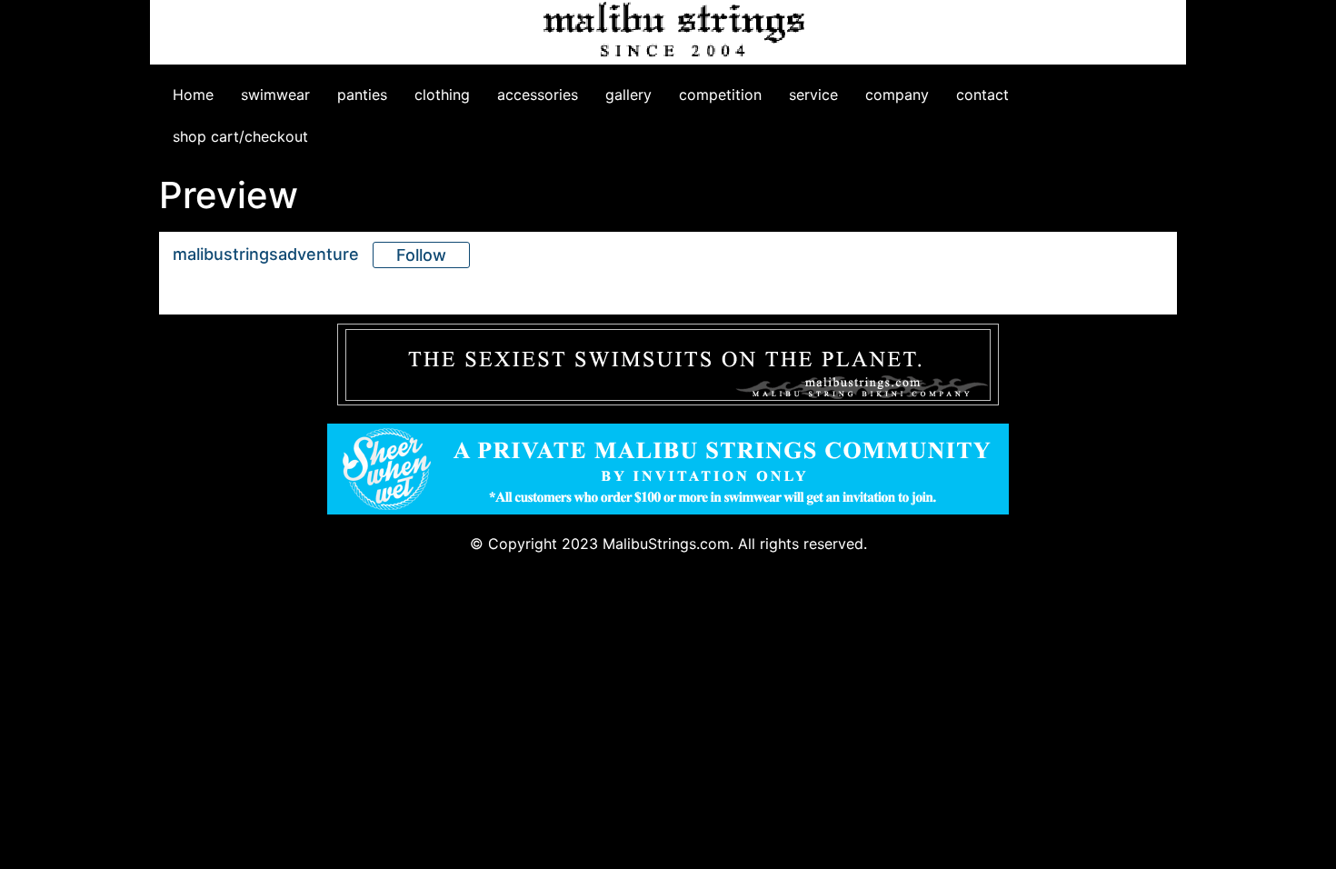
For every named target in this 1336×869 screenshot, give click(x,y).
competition (720, 94)
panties (362, 94)
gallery (628, 94)
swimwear (275, 94)
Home (193, 94)
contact (982, 94)
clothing (442, 94)
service (813, 94)
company (897, 94)
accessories (537, 94)
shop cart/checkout (240, 136)
